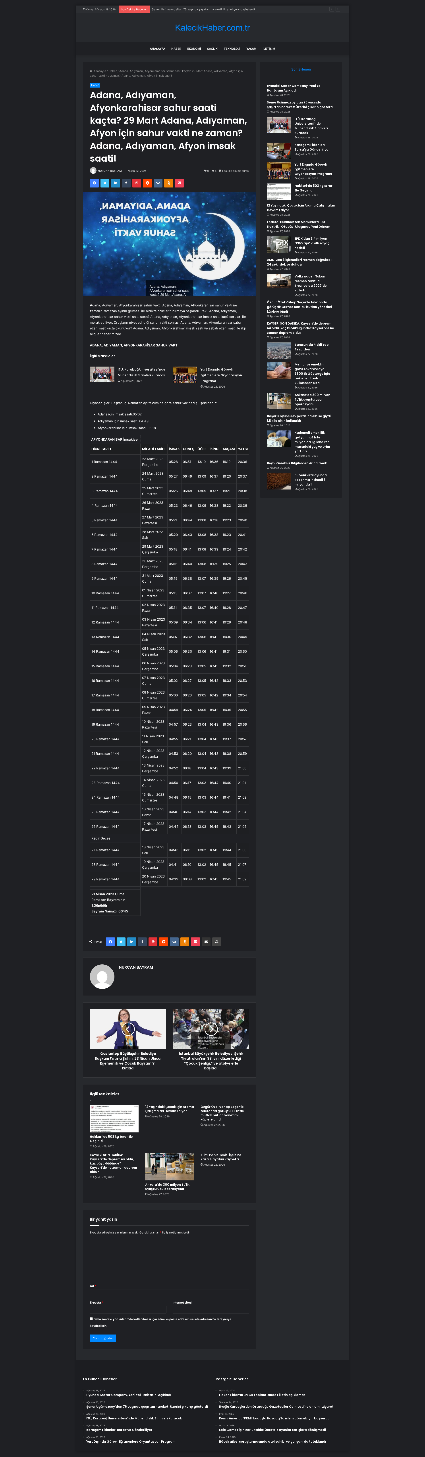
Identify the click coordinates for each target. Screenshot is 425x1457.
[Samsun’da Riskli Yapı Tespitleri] (279, 350)
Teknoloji (232, 48)
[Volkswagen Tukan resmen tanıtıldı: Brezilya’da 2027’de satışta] (279, 281)
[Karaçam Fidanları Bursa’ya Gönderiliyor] (279, 151)
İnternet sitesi (182, 1302)
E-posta (96, 1302)
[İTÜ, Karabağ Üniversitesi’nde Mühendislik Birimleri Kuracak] (102, 374)
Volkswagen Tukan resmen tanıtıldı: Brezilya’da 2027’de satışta (311, 283)
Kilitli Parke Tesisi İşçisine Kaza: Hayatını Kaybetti (221, 1157)
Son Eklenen (301, 69)
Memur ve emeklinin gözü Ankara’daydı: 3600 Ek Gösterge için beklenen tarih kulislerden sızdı (312, 373)
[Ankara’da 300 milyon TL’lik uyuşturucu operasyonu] (169, 1166)
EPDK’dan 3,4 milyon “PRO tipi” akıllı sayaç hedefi (312, 243)
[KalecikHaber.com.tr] (212, 27)
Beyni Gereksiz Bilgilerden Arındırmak (297, 463)
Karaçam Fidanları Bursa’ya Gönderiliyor (312, 147)
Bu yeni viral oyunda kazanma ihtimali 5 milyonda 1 (311, 480)
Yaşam (251, 48)
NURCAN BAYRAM (110, 170)
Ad (93, 1286)
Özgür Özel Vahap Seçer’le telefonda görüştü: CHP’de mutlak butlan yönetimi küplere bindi (222, 1113)
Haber (176, 48)
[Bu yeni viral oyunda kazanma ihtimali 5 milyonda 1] (279, 481)
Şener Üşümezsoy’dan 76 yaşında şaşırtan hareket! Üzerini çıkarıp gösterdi (300, 104)
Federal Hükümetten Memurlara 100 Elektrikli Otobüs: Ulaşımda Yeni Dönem (298, 224)
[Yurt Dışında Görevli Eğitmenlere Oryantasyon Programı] (185, 375)
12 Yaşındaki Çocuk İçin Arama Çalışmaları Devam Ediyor (169, 1109)
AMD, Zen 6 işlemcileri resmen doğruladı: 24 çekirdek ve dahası (299, 262)
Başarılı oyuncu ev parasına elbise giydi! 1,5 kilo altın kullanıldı (299, 418)
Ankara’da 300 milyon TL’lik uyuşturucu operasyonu (167, 1186)
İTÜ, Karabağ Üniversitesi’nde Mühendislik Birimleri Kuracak (192, 9)
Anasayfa (157, 48)
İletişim (269, 48)
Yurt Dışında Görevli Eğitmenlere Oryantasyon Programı (221, 375)
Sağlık (212, 48)
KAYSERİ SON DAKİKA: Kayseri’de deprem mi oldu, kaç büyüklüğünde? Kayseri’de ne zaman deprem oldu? (113, 1163)
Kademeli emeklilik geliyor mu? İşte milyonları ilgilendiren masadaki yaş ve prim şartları (312, 441)
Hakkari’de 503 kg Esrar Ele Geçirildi (111, 1138)
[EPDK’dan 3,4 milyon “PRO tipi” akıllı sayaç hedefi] (279, 244)
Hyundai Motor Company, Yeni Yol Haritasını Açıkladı (294, 88)
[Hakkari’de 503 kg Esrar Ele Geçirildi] (114, 1118)
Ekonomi (194, 48)
